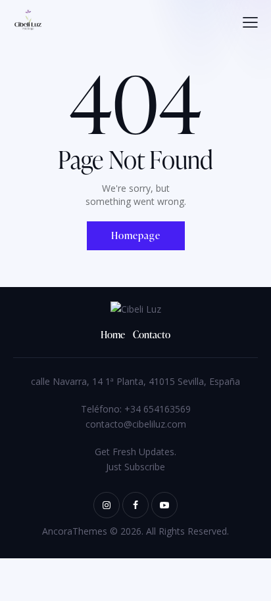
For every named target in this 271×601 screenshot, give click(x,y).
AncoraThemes (74, 531)
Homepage (135, 235)
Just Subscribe (135, 466)
